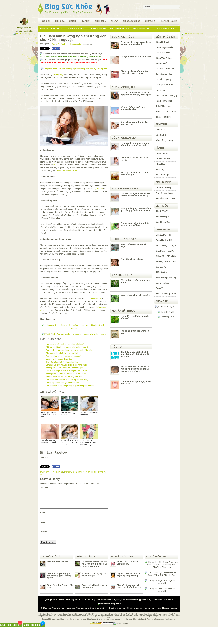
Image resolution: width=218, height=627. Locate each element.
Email (43, 522)
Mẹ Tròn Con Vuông (51, 28)
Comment (44, 487)
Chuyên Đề (150, 21)
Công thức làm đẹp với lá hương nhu (95, 586)
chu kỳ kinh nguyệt (93, 298)
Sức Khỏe (46, 21)
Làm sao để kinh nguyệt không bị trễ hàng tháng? (67, 365)
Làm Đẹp (86, 21)
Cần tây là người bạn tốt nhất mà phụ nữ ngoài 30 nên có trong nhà (94, 564)
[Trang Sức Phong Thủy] (74, 328)
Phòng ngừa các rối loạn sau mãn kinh (62, 383)
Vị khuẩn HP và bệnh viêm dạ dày (127, 563)
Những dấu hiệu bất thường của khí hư (63, 353)
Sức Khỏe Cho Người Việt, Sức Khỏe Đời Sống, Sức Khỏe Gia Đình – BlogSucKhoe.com (86, 608)
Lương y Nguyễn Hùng (145, 608)
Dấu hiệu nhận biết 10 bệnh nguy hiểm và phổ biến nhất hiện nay (135, 354)
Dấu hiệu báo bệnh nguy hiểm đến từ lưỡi (136, 382)
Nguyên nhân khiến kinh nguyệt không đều (64, 356)
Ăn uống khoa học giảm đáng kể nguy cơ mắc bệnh (136, 43)
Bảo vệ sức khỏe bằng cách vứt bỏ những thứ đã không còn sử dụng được (135, 369)
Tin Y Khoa (60, 21)
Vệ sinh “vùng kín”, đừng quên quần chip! (133, 108)
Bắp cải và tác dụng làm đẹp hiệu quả (94, 574)
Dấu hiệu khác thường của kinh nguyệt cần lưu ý (67, 380)
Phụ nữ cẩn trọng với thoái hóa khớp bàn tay (129, 586)
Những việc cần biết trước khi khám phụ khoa (66, 374)
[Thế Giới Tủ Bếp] (166, 312)
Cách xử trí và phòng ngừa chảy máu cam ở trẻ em (134, 72)
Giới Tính (73, 21)
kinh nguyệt (58, 74)
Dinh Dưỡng (101, 21)
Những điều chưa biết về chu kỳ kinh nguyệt (65, 368)
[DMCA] (95, 623)
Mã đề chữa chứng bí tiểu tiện (136, 295)
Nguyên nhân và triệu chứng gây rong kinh (64, 377)
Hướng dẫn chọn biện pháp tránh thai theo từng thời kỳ (135, 144)
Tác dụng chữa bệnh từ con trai (135, 332)
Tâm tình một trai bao (57, 562)
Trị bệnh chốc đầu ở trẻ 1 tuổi (136, 56)
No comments (75, 44)
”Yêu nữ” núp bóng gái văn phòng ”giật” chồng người (59, 575)
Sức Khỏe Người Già (143, 29)
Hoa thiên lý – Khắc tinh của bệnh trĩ (135, 317)
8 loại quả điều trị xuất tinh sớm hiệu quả (134, 173)
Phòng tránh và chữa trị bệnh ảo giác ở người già (135, 224)
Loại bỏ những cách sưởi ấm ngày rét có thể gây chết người (136, 93)
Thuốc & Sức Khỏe (132, 21)
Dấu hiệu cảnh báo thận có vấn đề (134, 159)
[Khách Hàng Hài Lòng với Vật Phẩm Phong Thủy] (166, 306)
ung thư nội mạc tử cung (66, 171)
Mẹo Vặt (114, 21)
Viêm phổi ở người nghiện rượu (134, 245)
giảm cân (99, 188)
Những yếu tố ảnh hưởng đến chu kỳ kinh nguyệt (67, 347)
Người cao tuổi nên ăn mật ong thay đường (128, 574)
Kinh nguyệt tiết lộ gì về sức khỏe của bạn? (65, 344)
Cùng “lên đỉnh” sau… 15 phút (60, 586)
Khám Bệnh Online (168, 21)
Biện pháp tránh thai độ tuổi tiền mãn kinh (135, 123)
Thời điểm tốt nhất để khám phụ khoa (62, 362)
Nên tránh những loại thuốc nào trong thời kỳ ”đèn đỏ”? (69, 350)
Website (43, 532)
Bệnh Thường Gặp (166, 29)
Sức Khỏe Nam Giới (119, 29)
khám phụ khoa (70, 472)
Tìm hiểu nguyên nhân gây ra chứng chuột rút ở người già (135, 194)
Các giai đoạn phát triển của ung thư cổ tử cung (66, 371)
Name (43, 513)
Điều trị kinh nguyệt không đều (59, 359)
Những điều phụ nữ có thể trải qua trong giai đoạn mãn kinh (136, 209)
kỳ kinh (56, 165)
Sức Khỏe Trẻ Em (75, 28)
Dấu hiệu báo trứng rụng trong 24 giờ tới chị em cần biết (70, 386)
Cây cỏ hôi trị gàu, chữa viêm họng (135, 281)
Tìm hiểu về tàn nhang (132, 259)
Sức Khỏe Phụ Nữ (97, 29)
